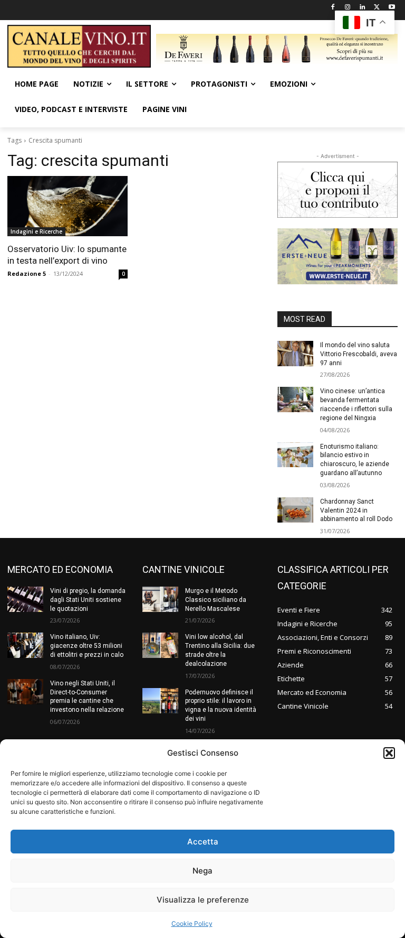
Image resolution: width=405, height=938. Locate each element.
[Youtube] (391, 8)
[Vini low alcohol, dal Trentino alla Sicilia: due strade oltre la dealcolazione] (160, 645)
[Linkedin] (362, 8)
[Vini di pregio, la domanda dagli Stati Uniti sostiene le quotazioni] (25, 599)
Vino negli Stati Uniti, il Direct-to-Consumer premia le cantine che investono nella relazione (87, 696)
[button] (389, 753)
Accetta (202, 842)
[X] (377, 8)
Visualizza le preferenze (203, 900)
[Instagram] (348, 8)
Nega (202, 871)
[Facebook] (333, 8)
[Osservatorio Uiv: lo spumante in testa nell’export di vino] (67, 206)
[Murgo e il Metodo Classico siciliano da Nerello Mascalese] (160, 599)
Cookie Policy (192, 923)
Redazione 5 (26, 273)
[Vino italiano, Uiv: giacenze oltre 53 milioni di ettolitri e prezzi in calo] (25, 645)
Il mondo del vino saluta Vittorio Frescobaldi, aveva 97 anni (358, 354)
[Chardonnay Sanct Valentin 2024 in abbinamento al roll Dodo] (295, 510)
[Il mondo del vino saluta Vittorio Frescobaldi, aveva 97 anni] (295, 353)
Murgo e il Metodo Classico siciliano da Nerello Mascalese (215, 599)
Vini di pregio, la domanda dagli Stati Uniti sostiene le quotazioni (88, 599)
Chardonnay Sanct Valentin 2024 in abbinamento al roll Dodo (356, 510)
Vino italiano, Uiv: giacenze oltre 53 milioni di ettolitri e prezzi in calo (86, 645)
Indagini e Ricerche (36, 231)
